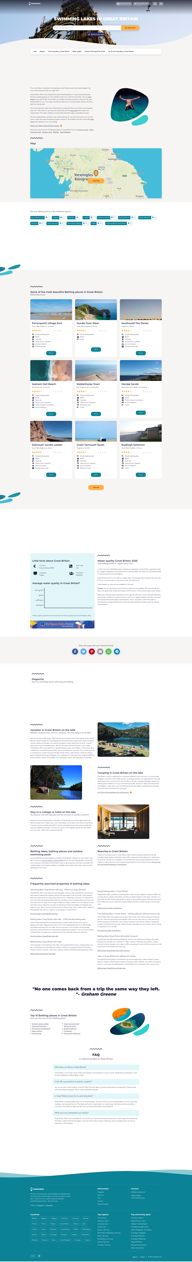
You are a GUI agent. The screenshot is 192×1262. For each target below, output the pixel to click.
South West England (39, 326)
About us (101, 1195)
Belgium (44, 1218)
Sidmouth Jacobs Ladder (47, 444)
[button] (124, 3)
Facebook (40, 1205)
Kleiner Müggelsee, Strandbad (141, 1230)
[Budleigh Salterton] (141, 431)
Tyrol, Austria (102, 1218)
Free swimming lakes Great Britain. (109, 930)
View (50, 353)
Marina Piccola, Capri (138, 1221)
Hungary (78, 1240)
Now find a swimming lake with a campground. (113, 792)
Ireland (75, 1224)
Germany (75, 1218)
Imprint (135, 1257)
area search (74, 110)
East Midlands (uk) (83, 387)
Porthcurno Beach (137, 1218)
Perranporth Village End (47, 323)
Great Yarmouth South (90, 444)
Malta (76, 1229)
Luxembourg (65, 1229)
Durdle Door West (88, 323)
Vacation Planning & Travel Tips (94, 51)
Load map (96, 181)
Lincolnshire (95, 387)
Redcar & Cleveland (140, 387)
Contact (100, 1201)
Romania (64, 1234)
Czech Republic (65, 1240)
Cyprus (87, 1240)
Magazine (101, 1192)
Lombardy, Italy (103, 1224)
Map (35, 51)
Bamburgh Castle (70, 1026)
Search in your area (97, 34)
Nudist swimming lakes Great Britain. (110, 908)
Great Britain (96, 14)
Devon (50, 448)
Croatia (34, 1229)
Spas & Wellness (65, 132)
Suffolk (131, 326)
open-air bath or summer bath (52, 860)
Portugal (53, 1234)
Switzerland (85, 1234)
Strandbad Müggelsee (138, 1233)
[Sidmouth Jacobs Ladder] (51, 431)
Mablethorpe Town (88, 384)
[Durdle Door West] (96, 309)
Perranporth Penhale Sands (41, 1029)
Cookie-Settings (103, 1204)
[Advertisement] (90, 71)
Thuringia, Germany (104, 1245)
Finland (34, 1224)
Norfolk (86, 448)
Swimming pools (82, 130)
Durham (47, 387)
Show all (96, 487)
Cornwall (51, 326)
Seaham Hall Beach (44, 384)
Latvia (44, 1229)
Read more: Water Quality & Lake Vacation (45, 126)
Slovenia (44, 1240)
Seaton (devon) (37, 1031)
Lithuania (53, 1229)
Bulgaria (54, 1218)
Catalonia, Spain (103, 1221)
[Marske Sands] (141, 370)
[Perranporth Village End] (51, 309)
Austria (34, 1234)
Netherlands (86, 1229)
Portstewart (68, 1031)
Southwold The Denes (135, 323)
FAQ (99, 1198)
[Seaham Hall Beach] (51, 370)
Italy (83, 1224)
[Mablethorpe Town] (96, 370)
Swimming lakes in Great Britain (58, 51)
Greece (52, 1224)
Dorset (94, 326)
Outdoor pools (47, 132)
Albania (34, 1218)
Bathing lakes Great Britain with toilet (42, 954)
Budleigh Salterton (133, 444)
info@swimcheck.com (138, 1192)
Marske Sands (130, 384)
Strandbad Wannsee (138, 1236)
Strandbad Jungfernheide (139, 1227)
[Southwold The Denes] (141, 309)
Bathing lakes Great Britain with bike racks (112, 968)
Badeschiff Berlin (136, 1242)
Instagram (49, 1205)
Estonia (85, 1218)
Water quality (76, 51)
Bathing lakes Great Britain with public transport (114, 950)
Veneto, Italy (102, 1227)
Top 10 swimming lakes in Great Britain (121, 51)
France (43, 1224)
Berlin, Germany (103, 1236)
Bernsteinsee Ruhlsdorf (138, 1245)
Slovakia (34, 1240)
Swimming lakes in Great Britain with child (44, 936)
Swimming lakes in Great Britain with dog (44, 914)
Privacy (142, 1257)
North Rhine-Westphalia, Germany (109, 1233)
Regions (42, 51)
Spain (54, 1240)
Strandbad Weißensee (138, 1239)
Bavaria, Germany (104, 1230)
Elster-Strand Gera (137, 1248)
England (124, 326)
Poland (43, 1234)
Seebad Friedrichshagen (139, 1224)
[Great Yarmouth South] (96, 431)
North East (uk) (37, 387)
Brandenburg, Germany (105, 1239)
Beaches (56, 132)
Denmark (65, 1218)
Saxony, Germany (103, 1242)
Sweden (74, 1234)
